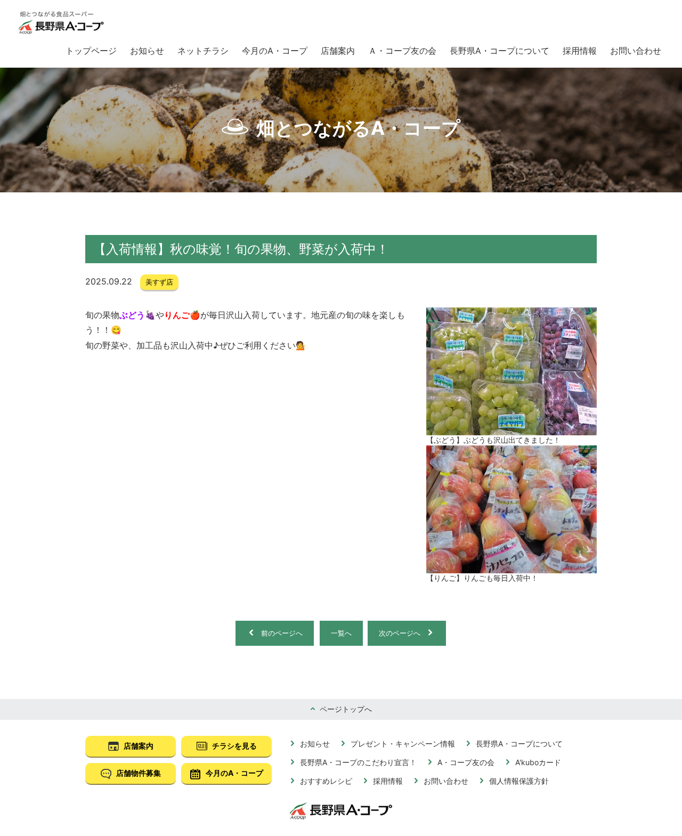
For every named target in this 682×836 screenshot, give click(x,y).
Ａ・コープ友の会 (402, 50)
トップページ (91, 50)
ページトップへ (345, 708)
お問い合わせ (635, 50)
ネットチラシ (203, 50)
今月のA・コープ (274, 50)
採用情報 (580, 50)
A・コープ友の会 (464, 762)
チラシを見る (233, 745)
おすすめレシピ (325, 780)
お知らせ (147, 50)
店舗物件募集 (138, 772)
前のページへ (282, 633)
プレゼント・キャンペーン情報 (401, 743)
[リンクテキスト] (61, 23)
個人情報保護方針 (518, 780)
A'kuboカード (537, 762)
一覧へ (341, 633)
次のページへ (399, 633)
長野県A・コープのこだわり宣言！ (357, 762)
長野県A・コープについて (499, 50)
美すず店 (159, 282)
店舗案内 (338, 50)
